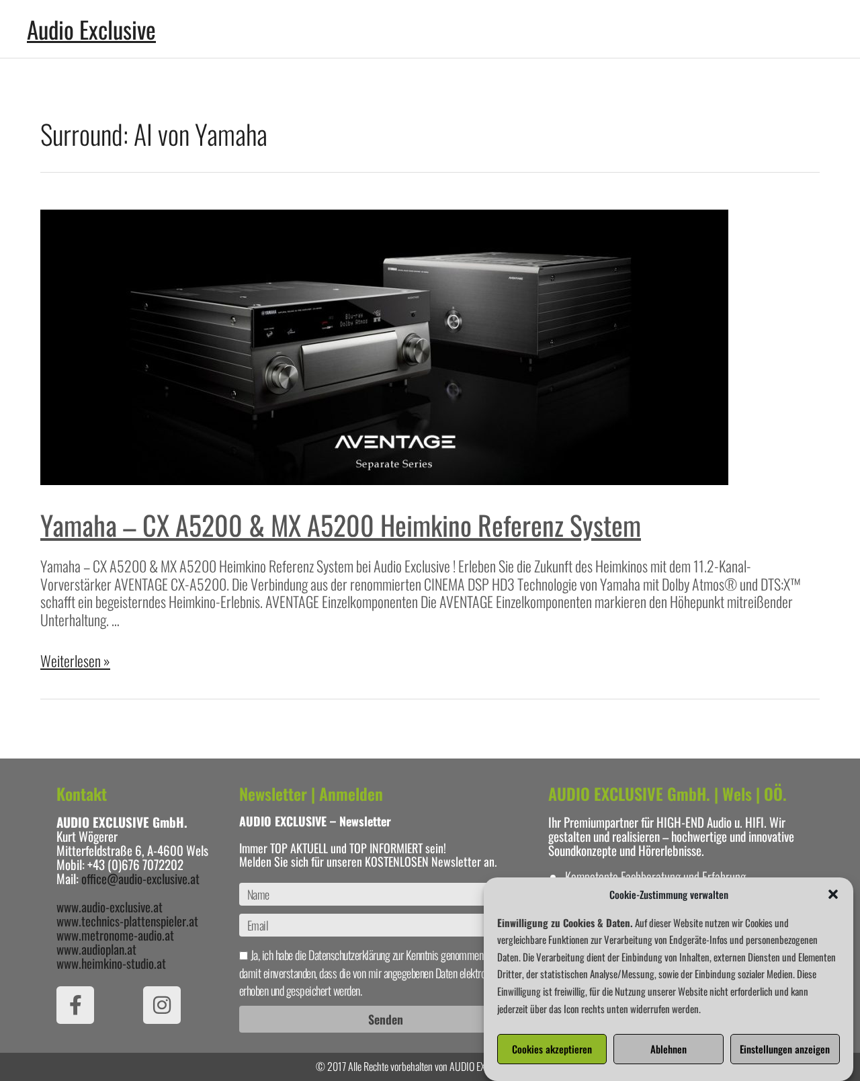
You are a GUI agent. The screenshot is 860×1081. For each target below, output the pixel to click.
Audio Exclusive (91, 28)
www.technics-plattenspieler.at (127, 920)
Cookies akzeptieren (552, 1049)
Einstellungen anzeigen (785, 1049)
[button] (833, 894)
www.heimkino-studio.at (111, 962)
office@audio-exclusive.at (140, 878)
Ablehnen (668, 1049)
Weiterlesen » (75, 660)
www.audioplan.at (96, 948)
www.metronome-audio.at (115, 934)
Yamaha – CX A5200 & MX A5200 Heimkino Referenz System (340, 525)
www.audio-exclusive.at (109, 906)
